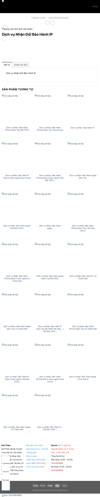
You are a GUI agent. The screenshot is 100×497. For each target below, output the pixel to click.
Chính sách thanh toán (35, 459)
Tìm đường (5, 463)
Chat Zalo (6, 471)
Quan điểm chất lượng (35, 463)
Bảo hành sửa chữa (34, 445)
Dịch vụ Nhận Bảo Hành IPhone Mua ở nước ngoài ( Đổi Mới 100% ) (49, 177)
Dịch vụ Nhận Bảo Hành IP (83, 128)
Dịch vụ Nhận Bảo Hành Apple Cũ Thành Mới (17, 428)
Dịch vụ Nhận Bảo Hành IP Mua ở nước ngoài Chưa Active (17, 176)
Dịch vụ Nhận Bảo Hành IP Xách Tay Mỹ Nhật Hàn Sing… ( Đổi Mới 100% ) (50, 328)
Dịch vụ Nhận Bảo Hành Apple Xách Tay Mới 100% (49, 277)
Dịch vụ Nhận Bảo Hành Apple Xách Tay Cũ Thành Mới (17, 327)
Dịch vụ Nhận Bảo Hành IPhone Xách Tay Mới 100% (17, 128)
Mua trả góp (31, 456)
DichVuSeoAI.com (60, 490)
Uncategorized (59, 17)
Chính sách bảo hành (35, 467)
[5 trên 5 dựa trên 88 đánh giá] (50, 45)
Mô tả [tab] (7, 65)
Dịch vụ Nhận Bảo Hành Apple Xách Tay (82, 176)
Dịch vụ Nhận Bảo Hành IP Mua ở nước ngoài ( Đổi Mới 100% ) (17, 379)
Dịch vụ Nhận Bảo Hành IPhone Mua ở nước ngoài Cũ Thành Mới (17, 278)
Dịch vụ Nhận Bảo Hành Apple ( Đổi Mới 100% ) (17, 227)
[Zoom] (5, 27)
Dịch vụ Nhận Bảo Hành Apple (50, 227)
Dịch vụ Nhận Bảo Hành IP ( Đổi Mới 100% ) (50, 428)
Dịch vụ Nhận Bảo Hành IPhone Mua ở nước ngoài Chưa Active (50, 379)
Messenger (5, 480)
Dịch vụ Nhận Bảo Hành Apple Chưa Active (83, 378)
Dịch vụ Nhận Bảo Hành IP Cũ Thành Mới (82, 277)
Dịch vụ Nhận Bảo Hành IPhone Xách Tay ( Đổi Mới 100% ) (82, 228)
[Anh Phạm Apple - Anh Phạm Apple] (15, 6)
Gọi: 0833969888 (13, 495)
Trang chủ (38, 17)
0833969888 (57, 463)
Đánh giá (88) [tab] (20, 65)
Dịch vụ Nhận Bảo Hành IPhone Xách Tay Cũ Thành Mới (83, 327)
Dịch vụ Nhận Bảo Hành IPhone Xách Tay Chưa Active (50, 128)
